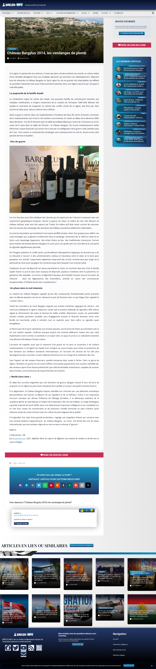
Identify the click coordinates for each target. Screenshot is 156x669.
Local (84, 13)
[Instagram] (39, 648)
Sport (95, 13)
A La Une (12, 49)
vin (24, 463)
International (23, 13)
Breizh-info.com (19, 438)
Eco (48, 13)
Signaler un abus (22, 523)
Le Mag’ (105, 13)
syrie (20, 463)
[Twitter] (16, 648)
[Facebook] (8, 648)
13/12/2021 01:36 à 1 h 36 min (26, 515)
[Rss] (31, 648)
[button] (153, 13)
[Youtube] (23, 648)
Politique (6, 13)
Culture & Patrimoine (65, 13)
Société (36, 13)
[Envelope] (23, 654)
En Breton (118, 13)
